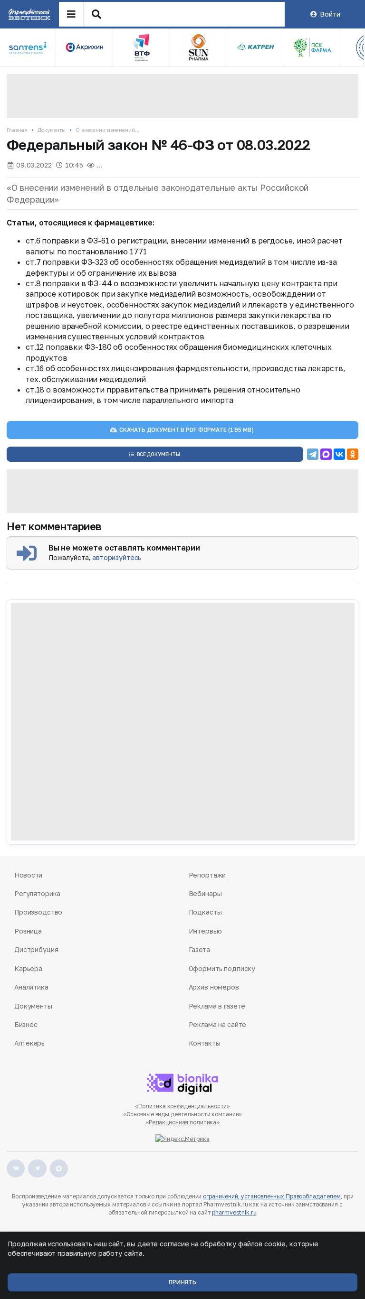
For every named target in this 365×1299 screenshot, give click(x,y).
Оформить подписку (222, 968)
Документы (52, 130)
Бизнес (25, 1024)
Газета (199, 949)
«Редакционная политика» (182, 1122)
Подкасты (205, 912)
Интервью (205, 931)
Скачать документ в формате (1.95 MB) (186, 429)
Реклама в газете (217, 1005)
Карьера (28, 968)
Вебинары (205, 893)
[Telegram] (312, 454)
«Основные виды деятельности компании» (182, 1114)
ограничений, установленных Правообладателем (272, 1196)
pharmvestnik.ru (234, 1212)
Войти (330, 14)
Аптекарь (29, 1043)
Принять (182, 1282)
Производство (38, 912)
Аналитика (31, 987)
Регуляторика (37, 893)
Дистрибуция (36, 949)
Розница (28, 931)
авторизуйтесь (116, 557)
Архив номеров (214, 987)
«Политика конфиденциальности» (183, 1106)
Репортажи (207, 874)
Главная (17, 130)
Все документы (158, 454)
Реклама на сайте (218, 1024)
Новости (28, 874)
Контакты (205, 1043)
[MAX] (326, 454)
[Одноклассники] (352, 454)
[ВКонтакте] (339, 454)
